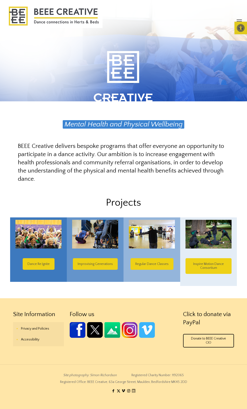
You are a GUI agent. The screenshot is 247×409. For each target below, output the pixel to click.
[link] (240, 28)
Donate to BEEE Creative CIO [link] (208, 341)
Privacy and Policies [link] (35, 329)
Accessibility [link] (30, 339)
